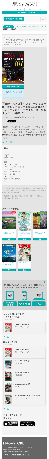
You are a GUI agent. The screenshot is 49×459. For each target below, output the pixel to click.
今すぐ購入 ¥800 (13, 87)
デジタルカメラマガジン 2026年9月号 (8, 232)
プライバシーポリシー (26, 447)
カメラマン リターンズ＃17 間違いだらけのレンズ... (24, 233)
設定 (30, 9)
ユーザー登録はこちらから (25, 12)
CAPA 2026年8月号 (23, 263)
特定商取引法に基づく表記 (11, 449)
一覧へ (7, 337)
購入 (9, 239)
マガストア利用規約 (9, 447)
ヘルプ (42, 9)
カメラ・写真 (7, 142)
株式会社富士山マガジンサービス (20, 451)
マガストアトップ (10, 37)
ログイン (7, 9)
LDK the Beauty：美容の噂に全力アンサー (31, 26)
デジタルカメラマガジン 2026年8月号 (39, 232)
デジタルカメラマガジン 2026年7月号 (8, 263)
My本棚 (19, 9)
